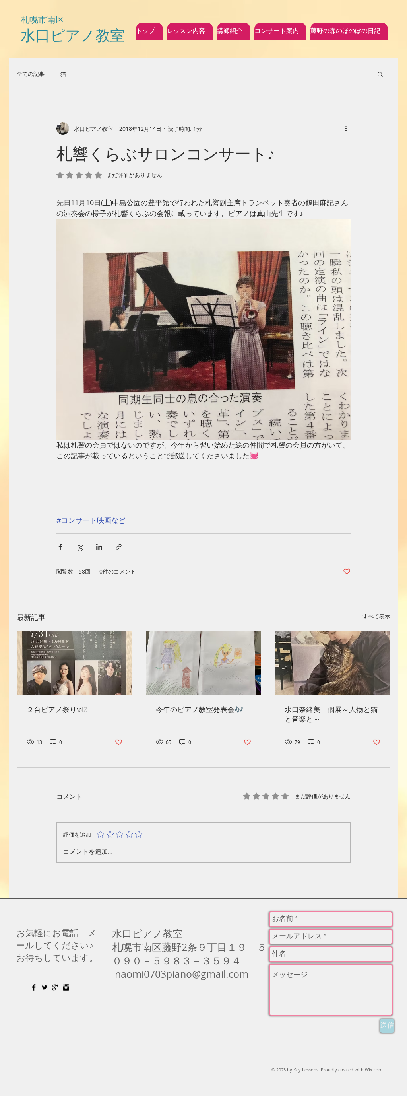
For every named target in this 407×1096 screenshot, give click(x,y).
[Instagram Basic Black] (66, 987)
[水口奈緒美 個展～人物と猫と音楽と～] (332, 663)
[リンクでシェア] (118, 547)
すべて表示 (376, 616)
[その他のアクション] (346, 128)
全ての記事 (31, 74)
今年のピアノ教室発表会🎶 (199, 709)
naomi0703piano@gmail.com (181, 974)
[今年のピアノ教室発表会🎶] (203, 663)
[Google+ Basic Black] (55, 987)
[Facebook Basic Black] (34, 987)
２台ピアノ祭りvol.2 (57, 709)
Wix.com (373, 1070)
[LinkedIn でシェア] (99, 547)
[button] (380, 74)
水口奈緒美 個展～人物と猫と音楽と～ (331, 714)
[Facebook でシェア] (60, 547)
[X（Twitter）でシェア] (79, 547)
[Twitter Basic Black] (44, 987)
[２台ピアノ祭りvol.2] (74, 663)
